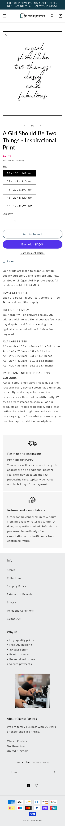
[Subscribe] (54, 772)
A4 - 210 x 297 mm (19, 189)
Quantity (8, 214)
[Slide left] (24, 126)
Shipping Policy (16, 586)
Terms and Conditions (20, 610)
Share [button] (10, 261)
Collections (14, 578)
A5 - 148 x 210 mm (19, 181)
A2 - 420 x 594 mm (19, 205)
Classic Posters (36, 820)
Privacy (11, 602)
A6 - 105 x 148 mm (19, 173)
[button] (4, 16)
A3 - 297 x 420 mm (19, 197)
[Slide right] (40, 126)
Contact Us (14, 618)
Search (11, 569)
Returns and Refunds (19, 594)
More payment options (32, 253)
